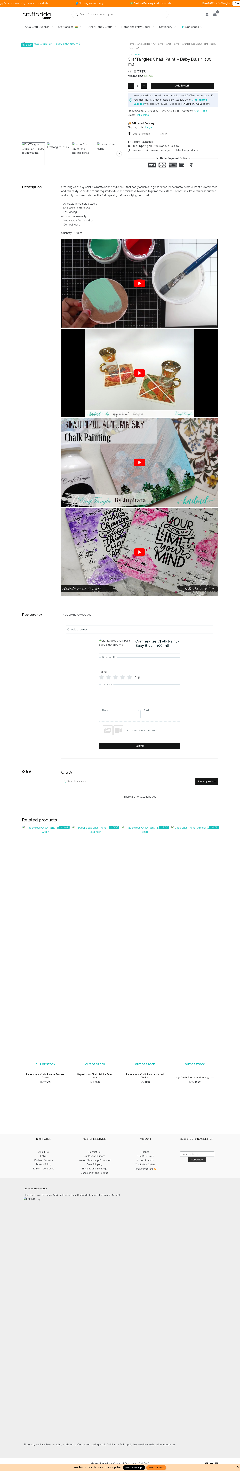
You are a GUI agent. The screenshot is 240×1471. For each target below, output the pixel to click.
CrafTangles (142, 114)
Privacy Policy (43, 1164)
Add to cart (182, 85)
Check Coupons (197, 3)
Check (163, 133)
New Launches (156, 1467)
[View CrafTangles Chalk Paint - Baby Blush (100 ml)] (33, 153)
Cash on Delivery (43, 1160)
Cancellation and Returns (94, 1172)
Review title (109, 657)
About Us (43, 1151)
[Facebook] (206, 1463)
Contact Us (94, 1151)
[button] (51, 27)
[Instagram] (216, 1463)
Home (131, 43)
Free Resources (145, 1156)
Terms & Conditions (43, 1168)
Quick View (45, 1067)
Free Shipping (94, 1164)
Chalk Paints (172, 43)
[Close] (237, 1466)
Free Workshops (134, 1467)
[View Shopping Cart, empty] (215, 14)
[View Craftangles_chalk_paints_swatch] (58, 153)
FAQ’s (43, 1156)
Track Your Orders (145, 1164)
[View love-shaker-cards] (108, 153)
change (148, 127)
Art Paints (158, 43)
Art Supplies (143, 43)
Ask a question (207, 781)
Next (119, 153)
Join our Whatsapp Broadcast (94, 1160)
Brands (145, 1151)
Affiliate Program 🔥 (145, 1168)
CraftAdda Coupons (94, 1156)
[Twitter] (211, 1463)
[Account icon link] (207, 14)
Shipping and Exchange (94, 1168)
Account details (145, 1160)
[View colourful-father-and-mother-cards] (83, 153)
